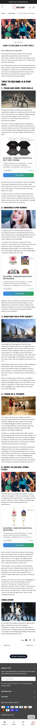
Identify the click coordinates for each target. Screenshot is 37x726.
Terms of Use (27, 683)
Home (3, 13)
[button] (34, 7)
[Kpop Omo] (18, 7)
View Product (18, 175)
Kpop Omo (10, 715)
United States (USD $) (11, 702)
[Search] (30, 7)
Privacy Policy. (6, 685)
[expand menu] (2, 6)
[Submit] (33, 679)
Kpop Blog (11, 13)
